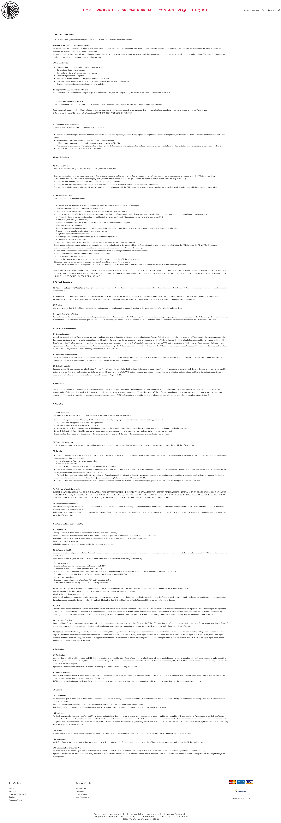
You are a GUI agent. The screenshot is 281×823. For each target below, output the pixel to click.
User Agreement (82, 797)
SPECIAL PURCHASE (17, 794)
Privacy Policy (81, 794)
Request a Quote (15, 800)
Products (12, 791)
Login (246, 10)
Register (255, 10)
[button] (107, 10)
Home (11, 788)
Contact (12, 797)
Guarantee (80, 791)
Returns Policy (82, 788)
